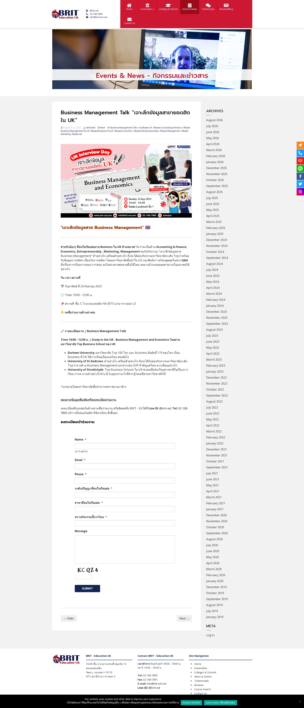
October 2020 (215, 527)
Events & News (189, 9)
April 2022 (212, 425)
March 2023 (214, 359)
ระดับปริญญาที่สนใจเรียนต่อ (93, 488)
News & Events (203, 676)
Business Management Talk (123, 127)
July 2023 (212, 336)
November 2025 (216, 174)
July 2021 (212, 473)
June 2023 (212, 342)
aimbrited (90, 127)
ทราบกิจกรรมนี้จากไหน (91, 517)
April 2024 (212, 288)
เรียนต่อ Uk (77, 134)
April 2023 (212, 353)
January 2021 (214, 509)
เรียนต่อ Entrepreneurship (146, 130)
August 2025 (214, 192)
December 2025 (216, 168)
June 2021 (212, 479)
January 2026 (214, 162)
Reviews (199, 685)
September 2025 (217, 186)
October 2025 (215, 180)
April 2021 (212, 491)
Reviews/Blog (226, 9)
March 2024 (214, 294)
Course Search (202, 689)
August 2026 (214, 120)
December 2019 (216, 587)
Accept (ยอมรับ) (191, 702)
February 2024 (215, 300)
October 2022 (215, 389)
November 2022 (216, 383)
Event (102, 127)
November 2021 (216, 455)
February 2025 (215, 228)
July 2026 (212, 126)
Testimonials (208, 9)
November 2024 (216, 246)
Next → (184, 618)
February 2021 (215, 503)
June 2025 (212, 204)
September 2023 (217, 324)
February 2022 (215, 437)
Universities (146, 9)
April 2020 (212, 563)
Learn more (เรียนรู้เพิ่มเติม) (220, 702)
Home (129, 9)
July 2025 (212, 198)
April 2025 (212, 216)
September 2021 (217, 467)
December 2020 (216, 515)
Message (81, 531)
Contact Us (129, 23)
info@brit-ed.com (98, 17)
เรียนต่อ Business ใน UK (101, 130)
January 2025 (214, 234)
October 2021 (215, 461)
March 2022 (214, 431)
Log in (210, 635)
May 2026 (212, 138)
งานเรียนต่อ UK (145, 127)
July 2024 (212, 270)
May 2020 (212, 557)
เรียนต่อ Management (170, 130)
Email (80, 460)
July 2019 (212, 611)
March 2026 (214, 150)
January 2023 (214, 371)
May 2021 (212, 485)
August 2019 (214, 605)
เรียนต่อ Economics (123, 130)
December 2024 (216, 240)
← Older (68, 618)
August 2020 (214, 539)
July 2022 (212, 407)
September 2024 (217, 258)
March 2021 (214, 497)
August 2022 (214, 401)
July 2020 (212, 545)
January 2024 (214, 306)
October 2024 (215, 252)
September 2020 (217, 533)
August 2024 (214, 264)
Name (80, 439)
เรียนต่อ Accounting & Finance (167, 127)
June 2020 (212, 551)
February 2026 (215, 156)
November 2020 (216, 521)
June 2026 (212, 132)
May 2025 (212, 210)
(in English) (81, 451)
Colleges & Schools (168, 9)
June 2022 (212, 413)
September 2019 (217, 599)
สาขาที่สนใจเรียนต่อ (89, 503)
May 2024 (212, 282)
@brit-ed (94, 10)
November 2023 (216, 318)
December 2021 (216, 449)
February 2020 (215, 575)
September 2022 (217, 395)
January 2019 (214, 617)
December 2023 (216, 312)
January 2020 (214, 581)
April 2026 (212, 144)
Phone (81, 474)
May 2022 (212, 419)
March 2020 (214, 569)
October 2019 (215, 593)
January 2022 (214, 443)
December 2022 (216, 377)
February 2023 (215, 365)
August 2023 (214, 330)
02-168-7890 (96, 14)
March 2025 (214, 222)
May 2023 (212, 348)
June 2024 (212, 276)
